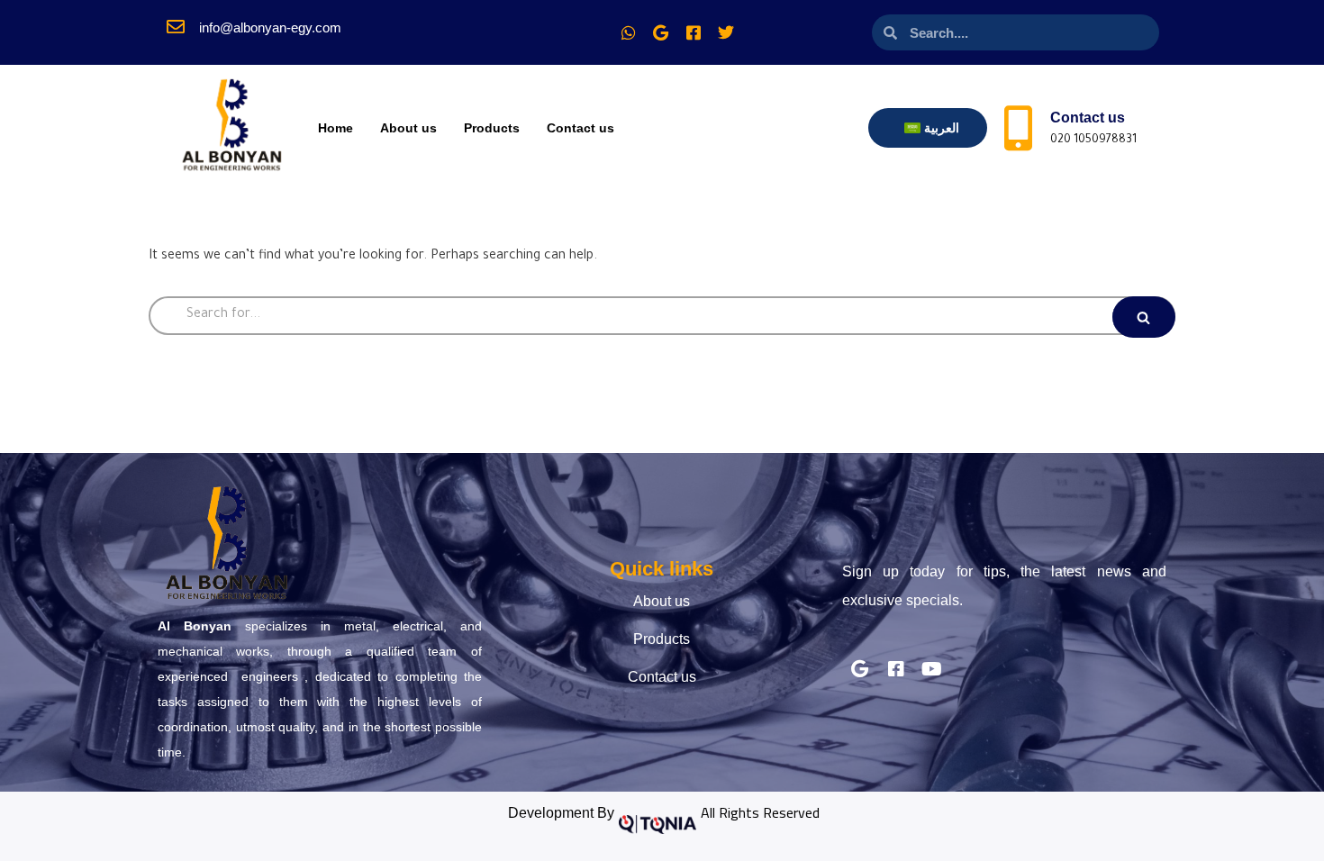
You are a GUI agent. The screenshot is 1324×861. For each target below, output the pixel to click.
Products (492, 128)
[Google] (661, 32)
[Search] (1143, 317)
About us (408, 128)
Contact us (580, 128)
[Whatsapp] (628, 32)
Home (335, 128)
